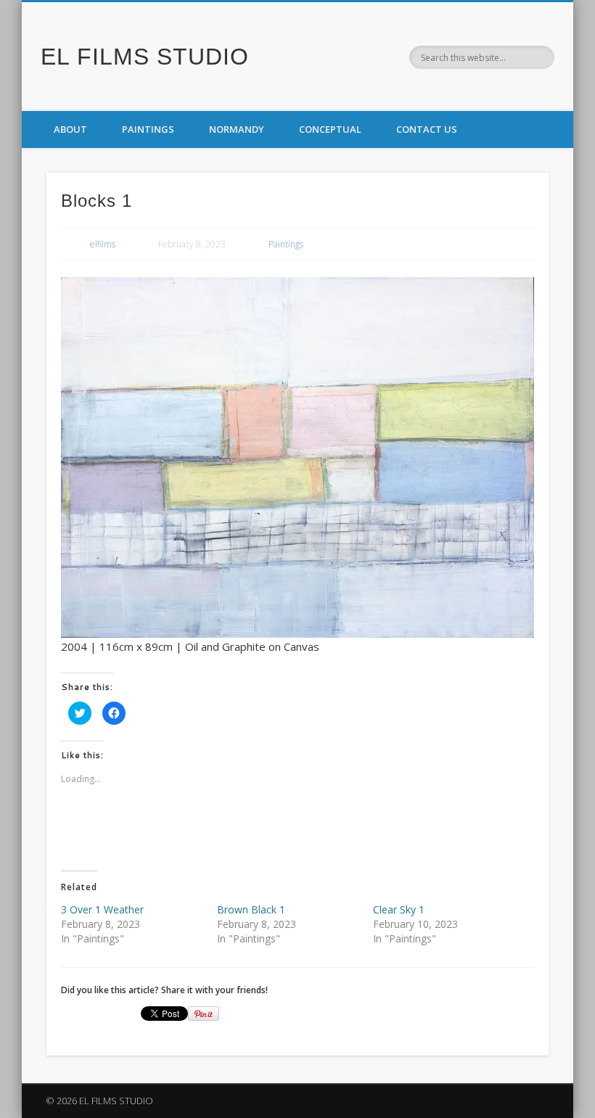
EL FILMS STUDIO (145, 57)
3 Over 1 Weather (102, 909)
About (70, 129)
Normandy (236, 129)
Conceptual (330, 129)
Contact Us (426, 129)
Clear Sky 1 (398, 909)
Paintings (148, 129)
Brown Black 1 (251, 909)
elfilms (102, 244)
